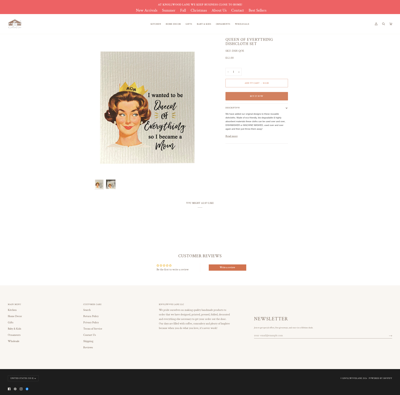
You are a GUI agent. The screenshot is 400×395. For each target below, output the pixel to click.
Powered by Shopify (380, 378)
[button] (155, 24)
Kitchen (12, 310)
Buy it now (256, 96)
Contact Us (89, 335)
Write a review (227, 267)
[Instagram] (21, 389)
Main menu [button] (14, 304)
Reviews (88, 347)
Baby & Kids (14, 328)
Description (232, 108)
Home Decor (15, 316)
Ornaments (14, 335)
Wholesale (13, 341)
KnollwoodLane (352, 378)
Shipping (88, 341)
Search (87, 310)
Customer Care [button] (92, 304)
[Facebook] (9, 389)
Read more (231, 136)
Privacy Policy (91, 322)
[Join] (388, 335)
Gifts (10, 322)
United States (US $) (22, 378)
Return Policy (91, 316)
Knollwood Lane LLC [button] (171, 304)
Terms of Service (92, 328)
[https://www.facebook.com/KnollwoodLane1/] (27, 389)
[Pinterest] (15, 389)
